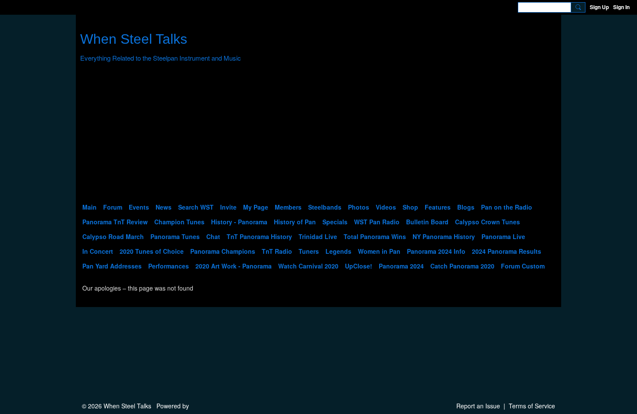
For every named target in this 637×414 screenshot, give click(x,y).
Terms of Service (532, 405)
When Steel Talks (133, 39)
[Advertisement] (318, 134)
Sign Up (599, 7)
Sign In (621, 7)
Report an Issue (478, 405)
